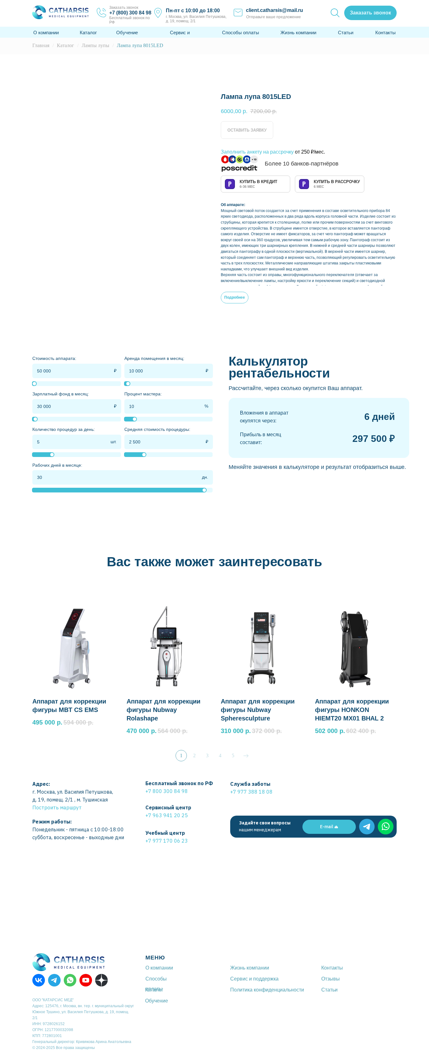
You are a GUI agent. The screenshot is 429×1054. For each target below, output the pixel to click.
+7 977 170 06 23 (166, 841)
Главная (40, 45)
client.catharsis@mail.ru (274, 10)
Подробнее (234, 297)
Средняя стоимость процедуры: (157, 429)
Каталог (88, 32)
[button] (370, 13)
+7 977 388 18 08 (251, 792)
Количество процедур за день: (63, 429)
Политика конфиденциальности (267, 989)
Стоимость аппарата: (54, 358)
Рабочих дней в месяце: (57, 465)
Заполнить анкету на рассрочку (257, 152)
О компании (46, 32)
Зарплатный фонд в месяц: (60, 393)
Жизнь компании (298, 32)
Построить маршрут (57, 807)
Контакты (385, 32)
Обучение (127, 32)
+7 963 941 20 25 (166, 815)
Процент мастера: (143, 393)
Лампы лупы (95, 45)
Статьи (345, 32)
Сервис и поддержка (254, 978)
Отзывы (330, 978)
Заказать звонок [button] (123, 7)
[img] (367, 826)
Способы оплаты (240, 32)
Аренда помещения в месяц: (154, 358)
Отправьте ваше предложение (273, 17)
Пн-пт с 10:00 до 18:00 (193, 10)
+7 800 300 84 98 (166, 791)
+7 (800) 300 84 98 (130, 12)
